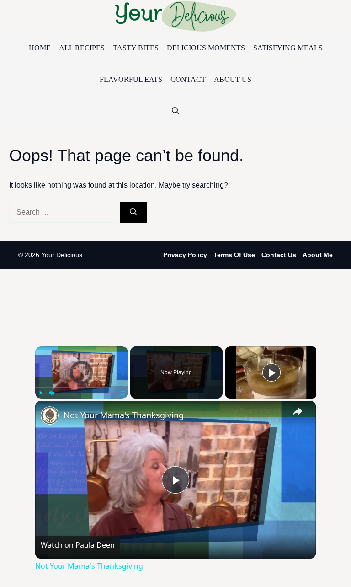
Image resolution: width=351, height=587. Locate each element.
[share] (297, 411)
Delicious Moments (206, 48)
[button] (175, 111)
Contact (188, 79)
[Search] (133, 212)
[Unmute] (51, 393)
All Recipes (82, 48)
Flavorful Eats (131, 79)
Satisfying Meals (288, 48)
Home (40, 48)
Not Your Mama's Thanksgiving (124, 414)
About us (232, 79)
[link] (50, 415)
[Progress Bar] (81, 387)
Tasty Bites (136, 48)
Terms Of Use (234, 254)
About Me (318, 254)
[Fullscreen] (122, 393)
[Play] (40, 393)
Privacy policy (185, 254)
